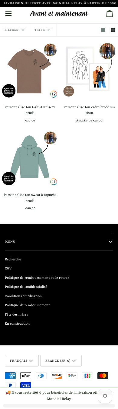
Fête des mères (16, 315)
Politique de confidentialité (26, 287)
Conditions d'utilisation (23, 296)
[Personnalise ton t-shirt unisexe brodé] (29, 70)
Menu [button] (10, 242)
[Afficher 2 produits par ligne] (113, 30)
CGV (8, 269)
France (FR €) (57, 361)
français (19, 361)
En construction (17, 324)
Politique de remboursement (27, 305)
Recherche (13, 260)
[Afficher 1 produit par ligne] (103, 30)
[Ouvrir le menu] (14, 13)
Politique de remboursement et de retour (37, 278)
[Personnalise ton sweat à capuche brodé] (29, 158)
